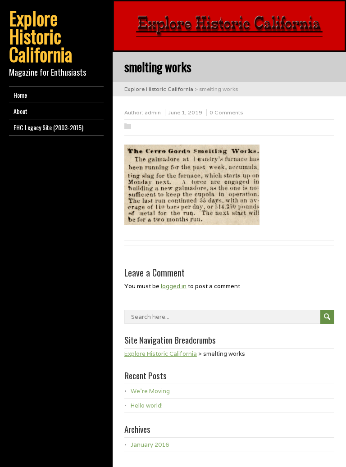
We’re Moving (150, 391)
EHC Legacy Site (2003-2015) (48, 127)
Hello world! (147, 405)
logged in (174, 286)
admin (153, 112)
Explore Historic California (40, 36)
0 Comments (226, 112)
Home (20, 95)
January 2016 (150, 445)
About (20, 111)
